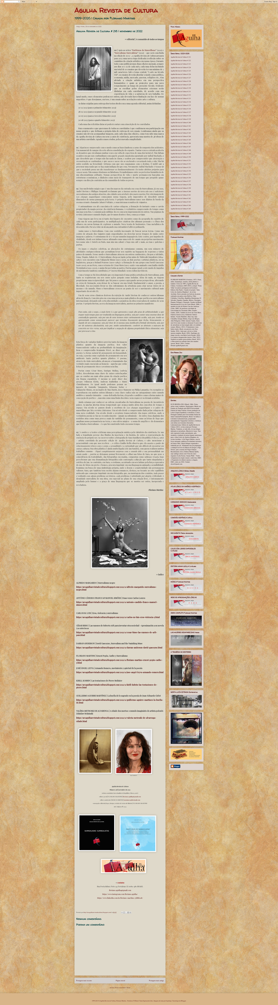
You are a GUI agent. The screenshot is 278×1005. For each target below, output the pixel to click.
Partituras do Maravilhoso (144, 50)
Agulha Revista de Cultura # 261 (181, 195)
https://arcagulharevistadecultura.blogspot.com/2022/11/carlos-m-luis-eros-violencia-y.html (118, 617)
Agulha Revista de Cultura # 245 (181, 140)
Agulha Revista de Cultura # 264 (181, 205)
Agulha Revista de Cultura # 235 (181, 105)
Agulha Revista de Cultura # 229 (181, 85)
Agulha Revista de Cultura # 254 (181, 171)
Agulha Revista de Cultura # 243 (181, 133)
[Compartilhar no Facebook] (128, 912)
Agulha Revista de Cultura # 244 (181, 136)
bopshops (169, 1001)
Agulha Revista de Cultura (116, 10)
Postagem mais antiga (156, 980)
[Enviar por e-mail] (122, 912)
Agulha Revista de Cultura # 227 (181, 78)
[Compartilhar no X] (126, 912)
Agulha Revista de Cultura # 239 (181, 119)
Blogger (183, 1001)
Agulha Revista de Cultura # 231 (181, 91)
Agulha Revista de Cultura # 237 (181, 112)
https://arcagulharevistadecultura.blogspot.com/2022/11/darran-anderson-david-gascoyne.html (119, 647)
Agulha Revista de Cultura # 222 (181, 60)
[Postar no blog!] (124, 912)
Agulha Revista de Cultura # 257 (181, 181)
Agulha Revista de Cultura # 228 (181, 81)
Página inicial (120, 980)
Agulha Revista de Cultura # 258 (181, 185)
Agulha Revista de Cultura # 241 (181, 126)
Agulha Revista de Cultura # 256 (181, 178)
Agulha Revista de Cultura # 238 (181, 116)
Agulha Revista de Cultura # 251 (181, 160)
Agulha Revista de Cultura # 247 (181, 147)
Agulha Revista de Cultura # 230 (181, 88)
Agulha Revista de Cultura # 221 (181, 57)
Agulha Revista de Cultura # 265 (181, 209)
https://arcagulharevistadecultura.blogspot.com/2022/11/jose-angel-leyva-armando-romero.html (120, 672)
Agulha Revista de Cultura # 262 (181, 198)
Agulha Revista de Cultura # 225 (181, 71)
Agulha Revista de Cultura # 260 (181, 191)
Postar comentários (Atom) (122, 988)
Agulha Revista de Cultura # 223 (181, 64)
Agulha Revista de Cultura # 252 (181, 164)
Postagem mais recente (84, 980)
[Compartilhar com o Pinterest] (130, 912)
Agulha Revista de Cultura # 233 (181, 98)
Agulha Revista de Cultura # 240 (181, 122)
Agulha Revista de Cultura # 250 (181, 157)
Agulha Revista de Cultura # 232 (181, 95)
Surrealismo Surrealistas (126, 53)
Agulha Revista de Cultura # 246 (181, 143)
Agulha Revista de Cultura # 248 (181, 150)
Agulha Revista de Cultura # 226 (181, 74)
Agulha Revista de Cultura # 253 (181, 167)
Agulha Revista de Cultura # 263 (181, 202)
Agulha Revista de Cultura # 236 (181, 109)
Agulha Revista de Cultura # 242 (181, 129)
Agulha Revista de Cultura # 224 (181, 67)
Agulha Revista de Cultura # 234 (181, 102)
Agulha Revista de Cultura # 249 (181, 154)
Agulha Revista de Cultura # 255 (181, 174)
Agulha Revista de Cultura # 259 (181, 188)
